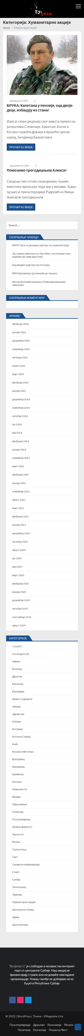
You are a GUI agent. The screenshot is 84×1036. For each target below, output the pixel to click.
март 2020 (18, 575)
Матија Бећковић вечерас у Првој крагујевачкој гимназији (38, 283)
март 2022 (18, 466)
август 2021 (18, 499)
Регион (16, 841)
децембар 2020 (21, 533)
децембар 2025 (21, 340)
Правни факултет (22, 826)
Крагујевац (18, 759)
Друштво (17, 676)
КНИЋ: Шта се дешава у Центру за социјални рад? (40, 245)
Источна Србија (21, 736)
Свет (15, 857)
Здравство (18, 714)
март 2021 (18, 508)
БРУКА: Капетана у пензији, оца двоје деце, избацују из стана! (40, 107)
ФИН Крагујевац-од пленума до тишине (34, 273)
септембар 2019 (21, 617)
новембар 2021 (21, 491)
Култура (17, 781)
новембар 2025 (21, 349)
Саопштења (19, 849)
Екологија (17, 684)
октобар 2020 (20, 541)
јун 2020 (17, 558)
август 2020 (18, 550)
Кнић (15, 744)
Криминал (18, 774)
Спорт (16, 872)
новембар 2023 (21, 457)
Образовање (19, 804)
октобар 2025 (20, 357)
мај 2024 (17, 432)
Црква (15, 917)
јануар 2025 (19, 390)
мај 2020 (17, 566)
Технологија (19, 887)
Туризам (17, 894)
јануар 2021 (19, 524)
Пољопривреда (21, 819)
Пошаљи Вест (58, 1030)
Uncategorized (20, 653)
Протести (17, 834)
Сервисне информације (26, 864)
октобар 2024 (20, 416)
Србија (16, 879)
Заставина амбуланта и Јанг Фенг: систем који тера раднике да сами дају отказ (41, 255)
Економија (18, 691)
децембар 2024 (21, 399)
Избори (16, 721)
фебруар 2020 (20, 583)
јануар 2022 (19, 483)
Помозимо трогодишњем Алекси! (37, 170)
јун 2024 (17, 424)
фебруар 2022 (20, 474)
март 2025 (18, 374)
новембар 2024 (21, 407)
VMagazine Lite (53, 1016)
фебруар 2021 (20, 516)
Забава (16, 706)
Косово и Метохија (22, 751)
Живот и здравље (22, 699)
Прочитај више (21, 147)
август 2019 (18, 625)
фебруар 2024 (20, 441)
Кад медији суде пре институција (31, 265)
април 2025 (18, 365)
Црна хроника (20, 924)
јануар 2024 (19, 449)
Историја (17, 729)
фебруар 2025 (20, 382)
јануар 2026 (19, 332)
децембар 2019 (21, 600)
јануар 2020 (19, 591)
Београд (17, 668)
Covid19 (17, 646)
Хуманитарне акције (24, 902)
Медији (16, 796)
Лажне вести (19, 789)
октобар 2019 (20, 608)
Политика (17, 811)
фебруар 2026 (20, 323)
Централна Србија (23, 909)
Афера (16, 661)
